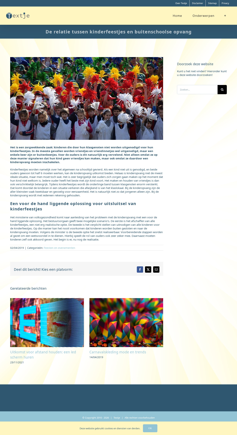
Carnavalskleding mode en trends (38, 352)
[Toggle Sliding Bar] (225, 16)
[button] (13, 328)
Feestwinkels (100, 352)
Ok (150, 428)
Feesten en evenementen (59, 248)
